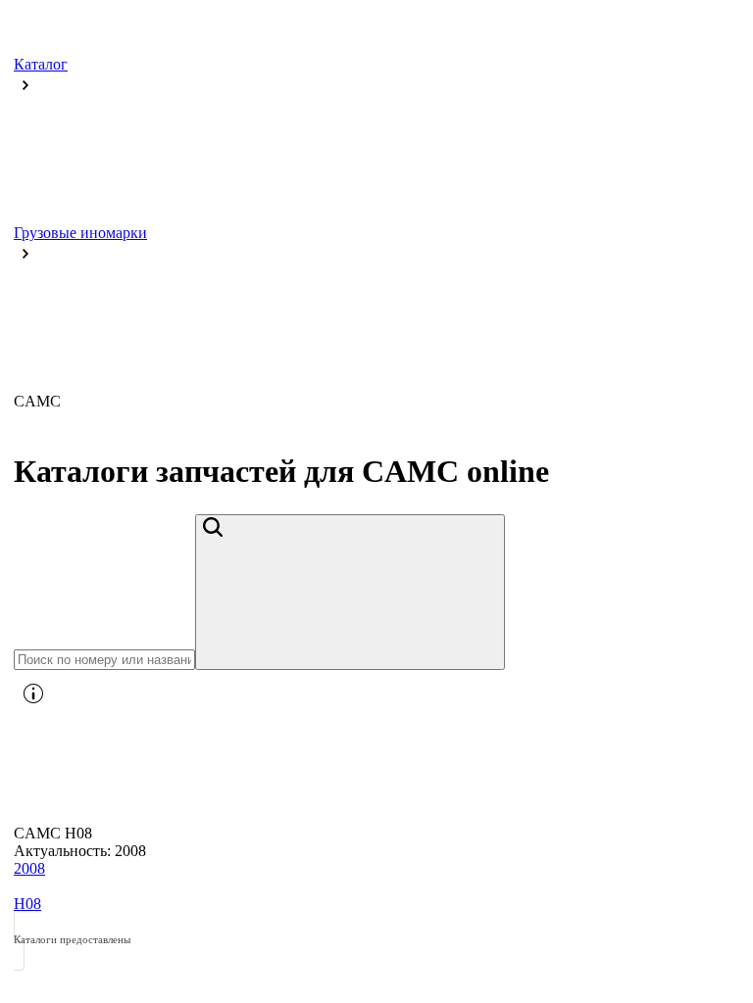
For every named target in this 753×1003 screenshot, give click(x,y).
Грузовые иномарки (80, 231)
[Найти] (350, 591)
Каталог (41, 63)
